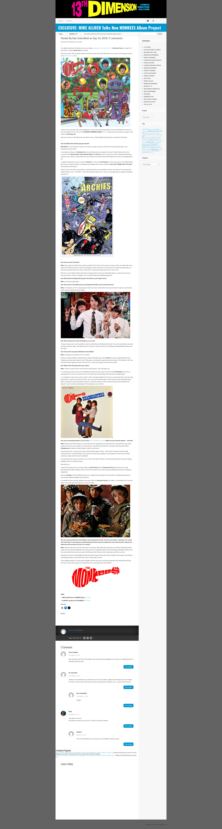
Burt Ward (150, 133)
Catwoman (144, 134)
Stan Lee (160, 147)
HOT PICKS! (147, 78)
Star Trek (144, 149)
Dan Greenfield (80, 38)
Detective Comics (156, 137)
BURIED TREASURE (149, 57)
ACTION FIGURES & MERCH (152, 50)
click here (105, 132)
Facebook (87, 638)
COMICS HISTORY (149, 63)
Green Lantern (145, 140)
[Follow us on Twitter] (147, 21)
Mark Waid (144, 142)
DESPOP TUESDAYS (149, 70)
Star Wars (148, 149)
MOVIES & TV (73, 34)
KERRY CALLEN (148, 81)
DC (143, 136)
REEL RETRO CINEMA (150, 99)
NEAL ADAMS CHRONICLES (152, 89)
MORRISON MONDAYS (150, 83)
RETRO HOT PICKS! (149, 102)
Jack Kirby (155, 140)
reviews (158, 146)
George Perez (152, 139)
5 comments (116, 38)
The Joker (144, 151)
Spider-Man (153, 148)
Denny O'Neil (149, 137)
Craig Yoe (154, 134)
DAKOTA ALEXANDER (150, 68)
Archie (157, 129)
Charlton (150, 134)
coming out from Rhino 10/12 (102, 48)
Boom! (146, 133)
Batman (151, 131)
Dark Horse (159, 135)
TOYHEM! (149, 151)
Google (84, 638)
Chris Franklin (73, 652)
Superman (154, 149)
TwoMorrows (155, 151)
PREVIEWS (147, 94)
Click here (88, 597)
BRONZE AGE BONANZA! (151, 55)
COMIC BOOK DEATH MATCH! (152, 60)
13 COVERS (147, 47)
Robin (143, 147)
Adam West (145, 129)
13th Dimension (69, 56)
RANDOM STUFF (149, 96)
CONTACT (69, 21)
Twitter (91, 638)
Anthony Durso (151, 129)
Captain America (156, 133)
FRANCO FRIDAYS (149, 76)
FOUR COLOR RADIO (150, 73)
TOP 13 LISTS (148, 104)
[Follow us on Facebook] (153, 21)
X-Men (151, 152)
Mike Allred (147, 144)
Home (61, 34)
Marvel (150, 142)
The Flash (160, 149)
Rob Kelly (147, 147)
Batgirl (146, 131)
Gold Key (158, 138)
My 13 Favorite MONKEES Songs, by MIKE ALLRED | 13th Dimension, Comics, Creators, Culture (83, 752)
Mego (155, 142)
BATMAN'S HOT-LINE (150, 52)
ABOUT (61, 21)
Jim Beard (160, 140)
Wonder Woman (146, 152)
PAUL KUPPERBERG (150, 91)
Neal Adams (154, 144)
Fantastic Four (145, 138)
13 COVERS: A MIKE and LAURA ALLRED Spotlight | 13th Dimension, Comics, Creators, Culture (83, 755)
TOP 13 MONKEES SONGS (97, 440)
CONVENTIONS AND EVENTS (152, 65)
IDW (150, 140)
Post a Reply (128, 667)
